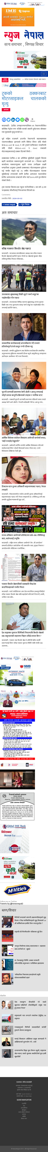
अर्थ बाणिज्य (24, 1108)
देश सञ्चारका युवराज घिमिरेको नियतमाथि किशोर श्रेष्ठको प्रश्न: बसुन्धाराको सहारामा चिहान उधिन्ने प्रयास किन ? (23, 634)
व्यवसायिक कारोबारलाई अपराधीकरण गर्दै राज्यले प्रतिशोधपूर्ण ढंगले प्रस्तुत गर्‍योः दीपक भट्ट (20, 345)
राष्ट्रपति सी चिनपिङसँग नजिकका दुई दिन (28, 931)
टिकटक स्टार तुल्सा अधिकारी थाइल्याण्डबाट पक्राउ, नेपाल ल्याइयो (24, 488)
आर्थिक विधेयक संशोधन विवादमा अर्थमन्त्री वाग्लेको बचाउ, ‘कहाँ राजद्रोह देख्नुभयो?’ (24, 439)
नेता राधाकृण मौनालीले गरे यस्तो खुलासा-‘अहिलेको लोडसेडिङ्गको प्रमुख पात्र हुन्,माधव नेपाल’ (30, 1005)
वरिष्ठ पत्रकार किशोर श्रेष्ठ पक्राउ (16, 249)
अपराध (6, 109)
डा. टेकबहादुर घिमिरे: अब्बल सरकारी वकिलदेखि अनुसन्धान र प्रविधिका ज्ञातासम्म (29, 962)
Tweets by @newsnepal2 (11, 904)
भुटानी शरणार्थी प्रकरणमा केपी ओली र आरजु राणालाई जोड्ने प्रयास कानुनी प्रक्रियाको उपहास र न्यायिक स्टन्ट (22, 393)
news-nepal (9, 204)
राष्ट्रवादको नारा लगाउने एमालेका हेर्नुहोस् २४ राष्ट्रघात (30, 1017)
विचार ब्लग (24, 1118)
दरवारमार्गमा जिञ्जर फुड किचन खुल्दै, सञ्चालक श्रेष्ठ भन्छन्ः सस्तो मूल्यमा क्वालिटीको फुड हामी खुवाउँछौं (30, 1053)
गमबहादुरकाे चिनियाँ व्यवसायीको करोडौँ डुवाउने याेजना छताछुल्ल (30, 1029)
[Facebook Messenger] (18, 118)
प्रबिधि (24, 1116)
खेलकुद (24, 1110)
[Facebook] (4, 118)
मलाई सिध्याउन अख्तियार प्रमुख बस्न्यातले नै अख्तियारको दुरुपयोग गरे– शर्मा (30, 1040)
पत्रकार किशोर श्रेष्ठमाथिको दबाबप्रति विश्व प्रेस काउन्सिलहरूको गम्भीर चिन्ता (19, 585)
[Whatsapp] (22, 118)
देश (24, 1105)
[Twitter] (9, 118)
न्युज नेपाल (25, 204)
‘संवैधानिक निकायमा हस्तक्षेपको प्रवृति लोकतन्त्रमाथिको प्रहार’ (27, 976)
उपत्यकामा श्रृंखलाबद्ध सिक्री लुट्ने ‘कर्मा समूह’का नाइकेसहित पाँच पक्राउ (20, 296)
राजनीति (24, 1103)
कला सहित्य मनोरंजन (24, 1112)
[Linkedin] (13, 118)
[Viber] (27, 118)
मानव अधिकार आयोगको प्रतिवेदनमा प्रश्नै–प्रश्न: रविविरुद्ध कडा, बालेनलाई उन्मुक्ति (23, 537)
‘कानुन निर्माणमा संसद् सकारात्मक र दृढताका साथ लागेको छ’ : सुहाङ (30, 948)
